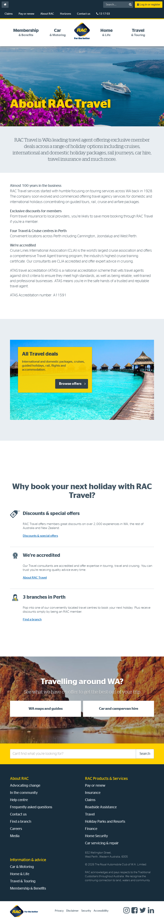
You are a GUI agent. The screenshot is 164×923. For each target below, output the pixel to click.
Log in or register (149, 4)
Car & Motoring (22, 867)
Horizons (65, 13)
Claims (9, 13)
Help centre (19, 800)
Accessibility (101, 910)
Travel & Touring (22, 881)
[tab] (26, 32)
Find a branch (32, 619)
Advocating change (25, 785)
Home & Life (19, 874)
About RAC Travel (35, 577)
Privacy (59, 910)
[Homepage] (24, 911)
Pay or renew (26, 13)
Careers (16, 829)
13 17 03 (104, 13)
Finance (91, 829)
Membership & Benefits (28, 888)
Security (86, 910)
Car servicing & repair (102, 843)
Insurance (92, 793)
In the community (24, 793)
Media (14, 836)
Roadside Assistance (101, 807)
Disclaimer (72, 910)
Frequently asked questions (31, 807)
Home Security (96, 836)
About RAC (47, 13)
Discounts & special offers (40, 535)
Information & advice (28, 860)
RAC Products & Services (106, 779)
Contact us (83, 13)
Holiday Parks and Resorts (105, 821)
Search (145, 754)
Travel (90, 814)
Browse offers (70, 384)
